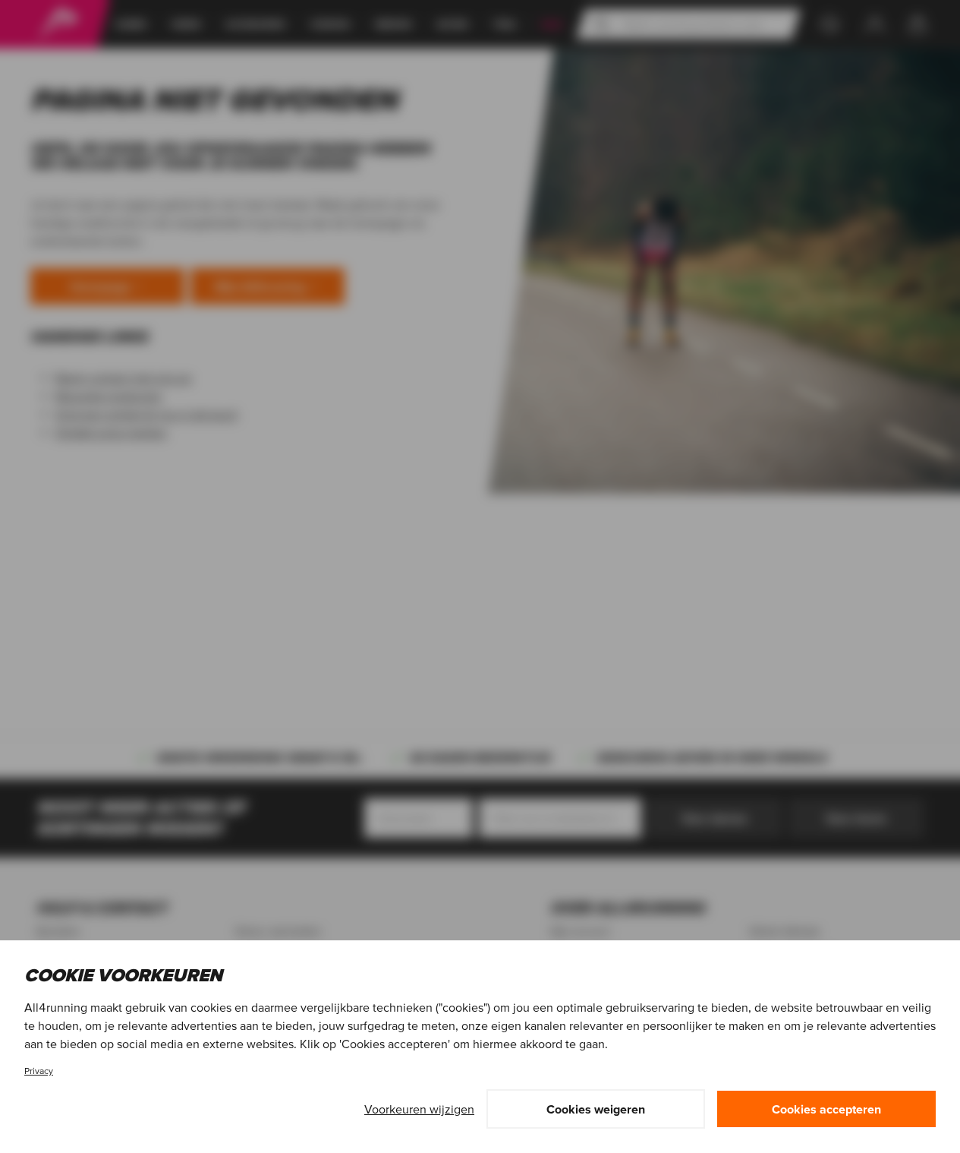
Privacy (38, 1071)
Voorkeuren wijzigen (419, 1109)
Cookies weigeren (595, 1109)
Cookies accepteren (826, 1109)
